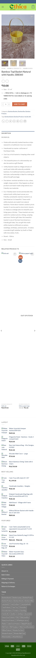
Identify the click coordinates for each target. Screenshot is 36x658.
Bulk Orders (6, 575)
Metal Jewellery (24, 617)
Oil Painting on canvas (22, 620)
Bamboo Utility (29, 601)
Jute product (27, 614)
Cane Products (6, 607)
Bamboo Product (27, 597)
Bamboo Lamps (17, 597)
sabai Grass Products (14, 623)
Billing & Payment (8, 579)
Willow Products (6, 630)
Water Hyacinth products (27, 627)
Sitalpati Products (26, 623)
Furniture (16, 610)
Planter (4, 623)
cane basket (5, 604)
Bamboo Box (27, 68)
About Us (5, 571)
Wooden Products (7, 633)
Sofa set (4, 406)
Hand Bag (23, 610)
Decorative (23, 607)
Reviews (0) (5, 137)
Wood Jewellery (6, 637)
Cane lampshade (25, 604)
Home (4, 68)
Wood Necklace (17, 637)
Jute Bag (20, 614)
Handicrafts (27, 116)
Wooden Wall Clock (19, 633)
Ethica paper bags (24, 406)
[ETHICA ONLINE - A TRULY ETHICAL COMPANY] (18, 6)
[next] (31, 36)
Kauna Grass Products (8, 617)
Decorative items (7, 610)
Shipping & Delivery (8, 582)
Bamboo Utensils (18, 601)
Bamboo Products (14, 68)
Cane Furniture (15, 604)
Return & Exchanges (8, 586)
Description (6, 133)
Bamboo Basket (9, 116)
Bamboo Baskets (13, 111)
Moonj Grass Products (8, 620)
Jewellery (13, 614)
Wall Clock (5, 627)
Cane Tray (15, 607)
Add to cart (19, 104)
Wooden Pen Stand (18, 630)
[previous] (4, 36)
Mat (17, 617)
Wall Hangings (14, 627)
